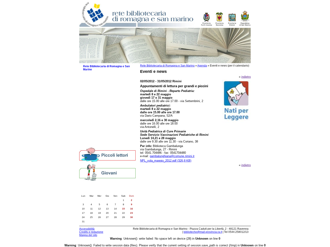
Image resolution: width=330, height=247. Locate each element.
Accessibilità (87, 228)
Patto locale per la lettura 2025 (105, 96)
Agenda (202, 65)
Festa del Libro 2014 (98, 117)
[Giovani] (107, 172)
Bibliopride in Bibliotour (100, 122)
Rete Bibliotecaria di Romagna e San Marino (167, 65)
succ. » (120, 191)
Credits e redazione (91, 232)
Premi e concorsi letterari (101, 135)
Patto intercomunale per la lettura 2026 (106, 90)
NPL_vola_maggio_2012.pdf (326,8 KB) (165, 160)
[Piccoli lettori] (107, 155)
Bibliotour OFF (94, 126)
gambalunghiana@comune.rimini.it (172, 156)
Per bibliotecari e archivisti (100, 144)
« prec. (95, 191)
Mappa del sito (88, 235)
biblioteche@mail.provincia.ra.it (203, 232)
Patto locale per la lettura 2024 (105, 100)
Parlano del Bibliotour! (99, 131)
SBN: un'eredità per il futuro (103, 140)
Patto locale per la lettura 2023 (105, 105)
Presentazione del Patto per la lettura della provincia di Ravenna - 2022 (109, 111)
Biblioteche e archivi (96, 79)
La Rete (88, 74)
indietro (246, 76)
